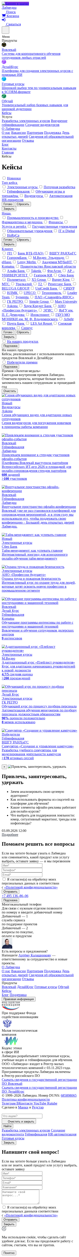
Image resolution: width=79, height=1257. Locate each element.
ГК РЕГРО (15, 301)
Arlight (69, 319)
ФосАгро (54, 271)
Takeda (36, 271)
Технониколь (52, 293)
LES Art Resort (42, 323)
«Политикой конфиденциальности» (31, 887)
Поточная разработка (59, 187)
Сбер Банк (66, 275)
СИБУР (69, 288)
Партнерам (35, 132)
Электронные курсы (22, 187)
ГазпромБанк (17, 258)
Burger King (61, 279)
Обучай (63, 987)
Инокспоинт (40, 315)
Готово (8, 204)
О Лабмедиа (11, 129)
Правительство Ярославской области (48, 266)
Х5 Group (39, 279)
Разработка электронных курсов (26, 121)
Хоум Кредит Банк (38, 306)
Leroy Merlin (27, 262)
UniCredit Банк (46, 288)
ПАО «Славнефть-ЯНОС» (54, 297)
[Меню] (5, 30)
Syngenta (22, 297)
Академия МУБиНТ (57, 262)
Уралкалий (24, 284)
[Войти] (3, 20)
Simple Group (39, 301)
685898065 (69, 1095)
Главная (8, 152)
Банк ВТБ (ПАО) (31, 253)
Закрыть (9, 208)
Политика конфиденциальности (26, 1099)
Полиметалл (16, 279)
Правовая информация (19, 999)
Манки (23, 1107)
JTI (10, 253)
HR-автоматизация (62, 1134)
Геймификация (18, 191)
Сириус (27, 328)
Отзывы (28, 140)
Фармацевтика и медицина (22, 222)
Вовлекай (9, 987)
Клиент (8, 249)
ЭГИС (48, 310)
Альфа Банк (16, 271)
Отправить (11, 891)
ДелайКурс (25, 987)
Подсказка (10, 345)
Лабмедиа (9, 7)
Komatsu (8, 266)
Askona (12, 306)
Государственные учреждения (54, 226)
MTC (6, 284)
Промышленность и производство (33, 218)
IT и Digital (66, 231)
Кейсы (6, 113)
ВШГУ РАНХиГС (62, 253)
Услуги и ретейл (14, 226)
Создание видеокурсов (42, 125)
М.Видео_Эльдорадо (49, 258)
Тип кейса (10, 182)
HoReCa (13, 235)
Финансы (56, 222)
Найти (7, 1126)
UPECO (30, 293)
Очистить (10, 391)
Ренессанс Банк (60, 284)
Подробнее (10, 834)
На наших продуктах (22, 341)
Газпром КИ (43, 275)
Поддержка (52, 132)
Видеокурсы (34, 196)
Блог (5, 144)
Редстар (38, 1107)
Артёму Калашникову (34, 955)
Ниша (6, 213)
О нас (6, 132)
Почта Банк (16, 323)
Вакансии (18, 132)
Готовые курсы (45, 987)
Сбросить (23, 204)
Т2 (40, 284)
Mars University (66, 301)
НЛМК (12, 293)
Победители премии (22, 362)
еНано (7, 262)
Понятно (9, 1253)
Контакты (9, 148)
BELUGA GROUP (16, 288)
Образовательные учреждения (30, 231)
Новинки (14, 178)
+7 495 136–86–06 (15, 896)
